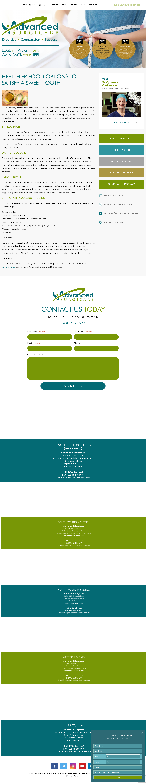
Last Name (82, 332)
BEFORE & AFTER (114, 195)
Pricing (65, 5)
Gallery (55, 5)
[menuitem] (24, 5)
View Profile (121, 122)
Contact (93, 5)
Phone (77, 343)
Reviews (74, 5)
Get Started (121, 150)
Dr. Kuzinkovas (8, 267)
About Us (32, 5)
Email (33, 343)
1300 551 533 (126, 5)
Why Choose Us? (121, 161)
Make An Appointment (119, 204)
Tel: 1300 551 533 (73, 471)
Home (24, 5)
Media (83, 5)
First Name (36, 332)
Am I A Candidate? (121, 138)
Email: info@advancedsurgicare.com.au (73, 477)
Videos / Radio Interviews (121, 213)
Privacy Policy (73, 776)
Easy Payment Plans (121, 172)
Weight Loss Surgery (43, 5)
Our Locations (114, 222)
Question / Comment (36, 354)
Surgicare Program (121, 184)
